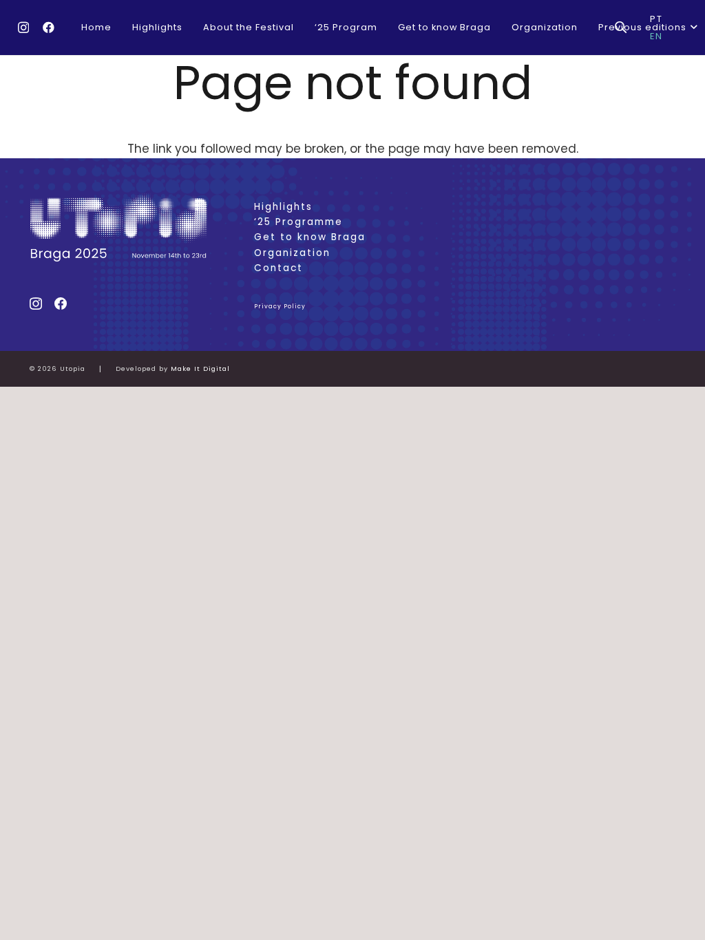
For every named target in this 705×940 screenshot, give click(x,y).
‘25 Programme (298, 221)
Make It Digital (200, 368)
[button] (692, 27)
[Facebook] (48, 27)
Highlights (283, 206)
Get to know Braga (310, 237)
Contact (278, 268)
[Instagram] (23, 27)
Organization (292, 252)
